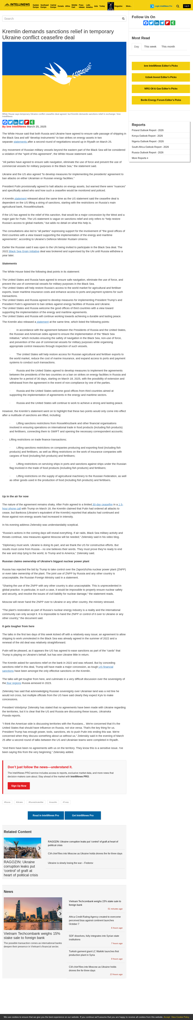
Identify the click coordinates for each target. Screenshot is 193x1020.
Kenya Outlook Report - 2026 (147, 136)
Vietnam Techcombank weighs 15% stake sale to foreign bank (32, 935)
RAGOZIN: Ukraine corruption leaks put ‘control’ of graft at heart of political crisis (21, 868)
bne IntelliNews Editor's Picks (161, 65)
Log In (186, 6)
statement (20, 198)
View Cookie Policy (180, 1017)
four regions (13, 683)
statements (21, 141)
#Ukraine (19, 802)
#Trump (66, 802)
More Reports (139, 158)
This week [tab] (150, 46)
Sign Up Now (18, 785)
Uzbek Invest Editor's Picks (161, 77)
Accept (167, 1017)
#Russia (7, 802)
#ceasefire (53, 802)
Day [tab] (136, 46)
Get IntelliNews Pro (83, 815)
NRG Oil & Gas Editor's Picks (160, 88)
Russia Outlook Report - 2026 (147, 152)
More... (129, 6)
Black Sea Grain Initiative (23, 251)
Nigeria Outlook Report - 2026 (148, 141)
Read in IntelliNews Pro (46, 815)
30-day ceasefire (102, 504)
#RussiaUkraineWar (36, 802)
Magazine (118, 6)
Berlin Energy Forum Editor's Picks (161, 100)
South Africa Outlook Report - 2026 (150, 147)
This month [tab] (168, 46)
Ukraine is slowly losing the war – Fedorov (70, 863)
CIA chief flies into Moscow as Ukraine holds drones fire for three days (85, 853)
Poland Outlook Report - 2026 (148, 130)
